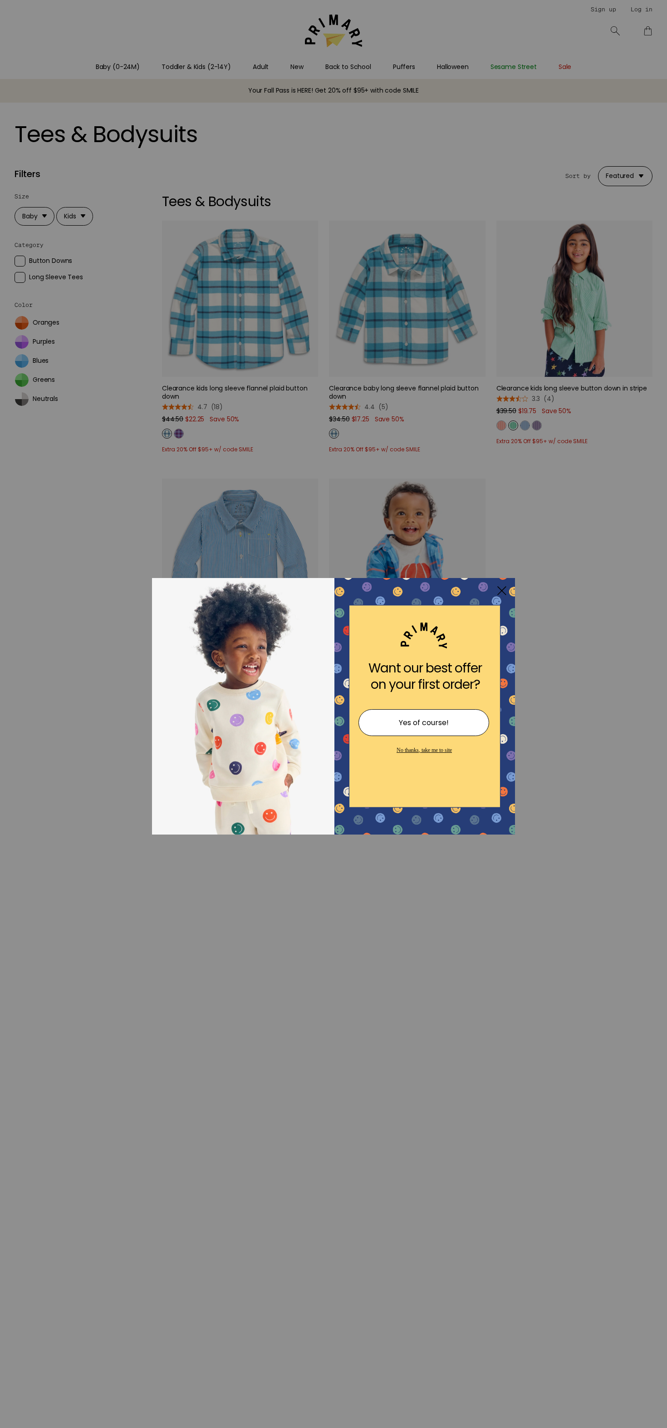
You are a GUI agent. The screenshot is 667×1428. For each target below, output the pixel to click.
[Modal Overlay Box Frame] (333, 714)
